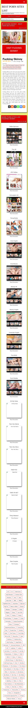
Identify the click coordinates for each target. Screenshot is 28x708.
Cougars (16, 618)
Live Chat (14, 651)
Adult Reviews (9, 594)
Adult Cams (18, 591)
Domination (8, 621)
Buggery (8, 612)
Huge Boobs (18, 642)
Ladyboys (13, 648)
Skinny (4, 67)
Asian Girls (8, 600)
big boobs (15, 603)
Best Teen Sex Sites (12, 25)
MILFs (8, 657)
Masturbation (8, 654)
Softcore (22, 678)
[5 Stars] (10, 61)
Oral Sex (22, 663)
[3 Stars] (6, 61)
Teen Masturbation (18, 684)
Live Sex (21, 651)
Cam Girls (20, 612)
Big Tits (6, 606)
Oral (16, 663)
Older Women (19, 660)
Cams (7, 615)
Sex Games (20, 672)
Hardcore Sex (17, 639)
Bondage (15, 609)
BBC (15, 600)
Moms (13, 657)
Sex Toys (14, 675)
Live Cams (7, 651)
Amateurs (9, 597)
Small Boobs (11, 68)
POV (22, 669)
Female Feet (13, 630)
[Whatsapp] (18, 106)
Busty (13, 612)
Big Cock (22, 603)
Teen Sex (14, 686)
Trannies (23, 689)
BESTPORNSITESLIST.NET (14, 707)
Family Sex (20, 627)
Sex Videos (21, 675)
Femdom (21, 630)
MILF (21, 654)
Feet (6, 630)
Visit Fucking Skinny (14, 49)
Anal (15, 597)
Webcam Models (11, 698)
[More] (24, 106)
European (16, 624)
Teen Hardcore (8, 684)
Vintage (22, 695)
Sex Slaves (6, 675)
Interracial (5, 645)
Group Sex (15, 636)
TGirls (20, 686)
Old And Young (9, 660)
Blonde (22, 606)
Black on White (14, 606)
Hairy (22, 636)
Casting (14, 615)
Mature (16, 654)
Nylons (19, 657)
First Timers (13, 633)
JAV (24, 645)
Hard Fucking (10, 642)
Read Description (14, 145)
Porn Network (8, 669)
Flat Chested (11, 65)
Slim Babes (18, 67)
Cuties (21, 618)
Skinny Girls (9, 67)
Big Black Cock (6, 603)
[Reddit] (12, 106)
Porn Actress (14, 666)
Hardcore (17, 65)
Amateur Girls (18, 594)
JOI (7, 648)
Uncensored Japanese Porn (10, 695)
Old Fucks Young (8, 663)
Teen (16, 68)
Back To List (22, 28)
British (20, 609)
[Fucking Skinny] (14, 37)
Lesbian (20, 648)
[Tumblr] (15, 106)
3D (8, 591)
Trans (9, 692)
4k (12, 591)
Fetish (5, 633)
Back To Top (21, 121)
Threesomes (6, 689)
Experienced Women (10, 627)
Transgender (17, 692)
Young (19, 698)
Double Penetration (18, 621)
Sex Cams (12, 672)
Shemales (14, 678)
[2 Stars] (5, 61)
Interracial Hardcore (15, 645)
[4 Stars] (8, 61)
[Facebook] (21, 106)
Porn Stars (16, 669)
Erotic (10, 624)
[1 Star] (3, 61)
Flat (6, 65)
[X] (9, 106)
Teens (19, 68)
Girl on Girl (7, 636)
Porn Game (22, 666)
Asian (20, 597)
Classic (20, 615)
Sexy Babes (7, 678)
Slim (14, 67)
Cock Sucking (8, 618)
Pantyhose (5, 666)
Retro (6, 672)
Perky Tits (22, 65)
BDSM (20, 600)
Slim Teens (5, 68)
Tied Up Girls (15, 689)
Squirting (9, 681)
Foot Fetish (21, 633)
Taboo (14, 681)
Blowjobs (8, 609)
